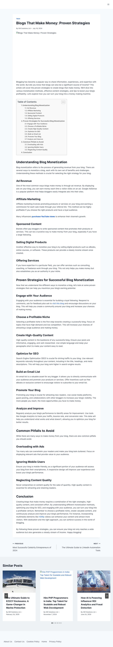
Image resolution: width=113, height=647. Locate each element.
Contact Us (19, 641)
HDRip (41, 517)
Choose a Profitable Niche (37, 126)
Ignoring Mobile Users (35, 147)
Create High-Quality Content (38, 129)
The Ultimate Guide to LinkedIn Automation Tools (81, 547)
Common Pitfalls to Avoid (33, 142)
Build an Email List (34, 134)
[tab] (52, 623)
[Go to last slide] (6, 596)
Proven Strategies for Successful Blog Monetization (44, 121)
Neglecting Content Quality (37, 150)
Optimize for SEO (34, 131)
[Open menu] (108, 4)
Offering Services (34, 118)
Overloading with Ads (35, 144)
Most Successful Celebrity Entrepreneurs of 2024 (32, 547)
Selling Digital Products (36, 116)
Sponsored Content (35, 113)
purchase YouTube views (43, 216)
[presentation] (19, 582)
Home (44, 641)
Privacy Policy (55, 641)
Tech (18, 19)
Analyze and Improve (35, 139)
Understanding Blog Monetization (36, 105)
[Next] (107, 596)
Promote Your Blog (34, 136)
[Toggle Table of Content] (62, 102)
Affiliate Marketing (34, 110)
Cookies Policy (33, 641)
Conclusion (27, 152)
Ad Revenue (31, 108)
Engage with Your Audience (37, 124)
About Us (8, 641)
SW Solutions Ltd (24, 28)
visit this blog (58, 303)
